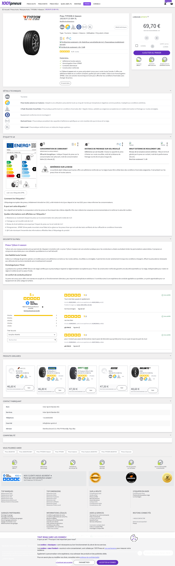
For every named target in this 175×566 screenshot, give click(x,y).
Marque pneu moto (7, 495)
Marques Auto (25, 9)
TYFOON (34, 9)
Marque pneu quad (7, 498)
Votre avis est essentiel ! (140, 522)
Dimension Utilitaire (53, 502)
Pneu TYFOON (59, 452)
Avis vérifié (167, 295)
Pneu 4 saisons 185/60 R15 (89, 452)
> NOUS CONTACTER (139, 518)
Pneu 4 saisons (72, 452)
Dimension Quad (52, 503)
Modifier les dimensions (67, 21)
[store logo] (12, 3)
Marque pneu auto (6, 494)
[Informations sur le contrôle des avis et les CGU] (43, 307)
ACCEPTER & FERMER (107, 562)
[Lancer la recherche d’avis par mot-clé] (55, 340)
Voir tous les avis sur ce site (32, 311)
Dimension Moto (52, 495)
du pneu (11, 239)
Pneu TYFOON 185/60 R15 (109, 452)
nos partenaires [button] (110, 548)
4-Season (41, 9)
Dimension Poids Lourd (54, 505)
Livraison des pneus (96, 518)
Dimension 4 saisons (53, 497)
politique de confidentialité (89, 557)
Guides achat (93, 495)
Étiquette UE (9, 137)
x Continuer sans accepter (64, 562)
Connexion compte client (97, 525)
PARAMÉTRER (84, 562)
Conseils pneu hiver (139, 494)
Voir (29, 388)
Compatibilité (9, 435)
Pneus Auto (14, 9)
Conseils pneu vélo (95, 505)
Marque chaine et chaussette (9, 502)
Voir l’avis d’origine (70, 309)
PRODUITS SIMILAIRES (12, 356)
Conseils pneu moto (96, 503)
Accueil (6, 9)
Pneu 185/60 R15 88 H (25, 452)
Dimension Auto (51, 494)
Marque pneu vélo (6, 497)
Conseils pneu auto (95, 494)
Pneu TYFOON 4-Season (44, 452)
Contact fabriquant (12, 401)
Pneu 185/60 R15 (10, 452)
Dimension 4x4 (51, 500)
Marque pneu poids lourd (9, 500)
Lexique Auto (94, 502)
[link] (31, 4)
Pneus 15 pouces (126, 452)
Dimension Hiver (52, 498)
